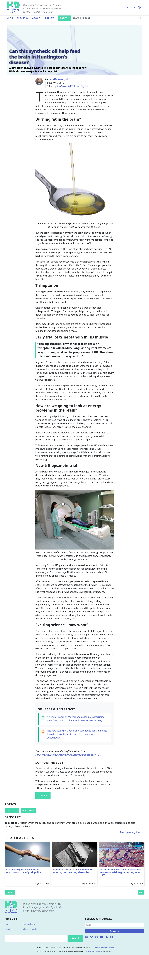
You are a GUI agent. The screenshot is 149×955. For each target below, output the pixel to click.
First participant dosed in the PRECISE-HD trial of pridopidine (24, 871)
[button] (131, 7)
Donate (43, 795)
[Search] (140, 18)
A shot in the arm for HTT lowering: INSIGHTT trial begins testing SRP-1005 (120, 872)
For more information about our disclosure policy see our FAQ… (68, 754)
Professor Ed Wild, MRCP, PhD (73, 86)
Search (76, 938)
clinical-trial (12, 810)
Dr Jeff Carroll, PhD (59, 79)
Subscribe (114, 931)
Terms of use (93, 951)
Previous (9, 892)
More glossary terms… (132, 832)
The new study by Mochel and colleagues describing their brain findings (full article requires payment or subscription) (77, 734)
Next (141, 892)
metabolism (28, 810)
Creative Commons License (102, 947)
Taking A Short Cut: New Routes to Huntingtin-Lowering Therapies (73, 871)
